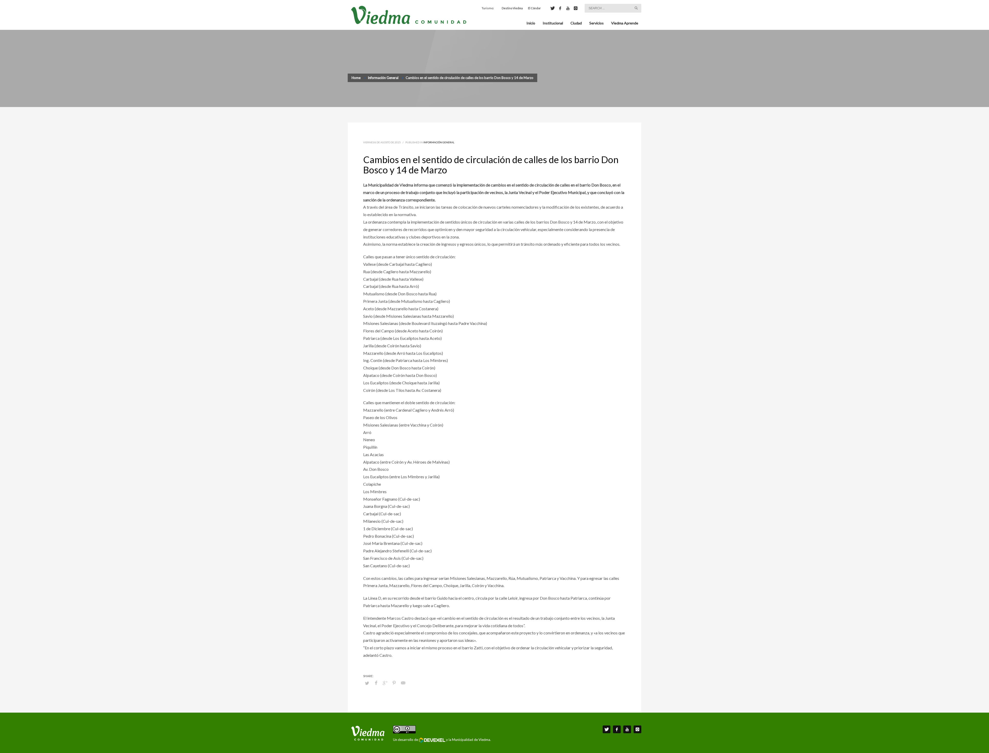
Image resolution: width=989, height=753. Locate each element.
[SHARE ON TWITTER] (367, 683)
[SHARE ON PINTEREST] (394, 683)
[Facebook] (560, 8)
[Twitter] (552, 8)
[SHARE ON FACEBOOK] (376, 683)
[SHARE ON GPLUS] (385, 683)
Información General (438, 142)
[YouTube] (568, 8)
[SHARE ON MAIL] (403, 683)
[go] (636, 8)
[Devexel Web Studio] (432, 740)
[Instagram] (575, 8)
